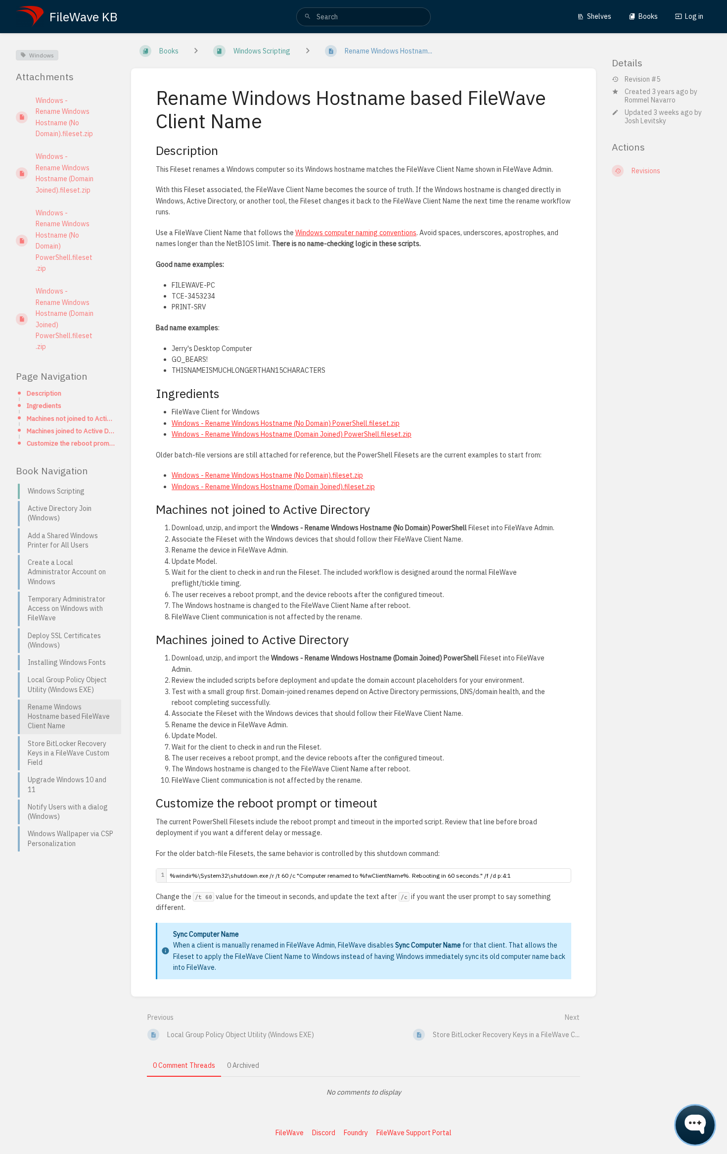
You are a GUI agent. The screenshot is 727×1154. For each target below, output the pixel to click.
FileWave (289, 1132)
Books (648, 16)
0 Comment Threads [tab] (184, 1065)
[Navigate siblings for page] (308, 51)
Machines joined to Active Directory (71, 430)
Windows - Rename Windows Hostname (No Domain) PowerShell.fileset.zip (286, 423)
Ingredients (44, 405)
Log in (694, 16)
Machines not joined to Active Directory (71, 418)
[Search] (307, 16)
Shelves (599, 16)
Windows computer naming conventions (355, 232)
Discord (323, 1132)
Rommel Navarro (650, 100)
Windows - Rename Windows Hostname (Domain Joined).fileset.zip (273, 486)
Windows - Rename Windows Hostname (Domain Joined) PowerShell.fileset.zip (291, 434)
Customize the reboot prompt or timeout (71, 443)
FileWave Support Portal (414, 1132)
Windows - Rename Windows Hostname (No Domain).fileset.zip (267, 475)
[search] (363, 16)
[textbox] (369, 875)
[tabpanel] (363, 1092)
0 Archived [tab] (243, 1065)
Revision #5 (642, 79)
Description (44, 393)
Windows (41, 55)
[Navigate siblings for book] (196, 51)
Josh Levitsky (645, 120)
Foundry (356, 1132)
